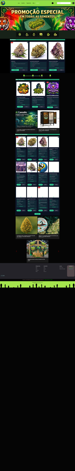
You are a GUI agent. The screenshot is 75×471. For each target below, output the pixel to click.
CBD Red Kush (13, 61)
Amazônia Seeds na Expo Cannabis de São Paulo (36, 260)
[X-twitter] (1, 275)
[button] (63, 57)
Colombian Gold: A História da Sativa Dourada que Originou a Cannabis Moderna (26, 236)
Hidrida (37, 271)
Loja (18, 3)
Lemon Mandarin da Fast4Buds (21, 97)
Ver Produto (20, 106)
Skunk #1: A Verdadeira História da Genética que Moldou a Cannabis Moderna (48, 236)
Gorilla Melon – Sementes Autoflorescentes (38, 97)
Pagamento (29, 3)
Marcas (37, 3)
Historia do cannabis (19, 237)
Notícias (18, 131)
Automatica (37, 270)
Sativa (36, 267)
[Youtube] (3, 275)
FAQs (44, 267)
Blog (33, 3)
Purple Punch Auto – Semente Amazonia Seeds (53, 97)
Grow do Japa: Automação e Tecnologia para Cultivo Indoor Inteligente (48, 130)
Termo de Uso (61, 267)
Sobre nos (45, 271)
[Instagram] (2, 275)
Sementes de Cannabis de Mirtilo (53, 61)
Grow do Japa (71, 267)
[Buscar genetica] (73, 3)
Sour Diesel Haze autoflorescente (34, 61)
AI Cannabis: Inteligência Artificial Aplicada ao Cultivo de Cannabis (26, 130)
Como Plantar (40, 131)
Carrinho (23, 3)
